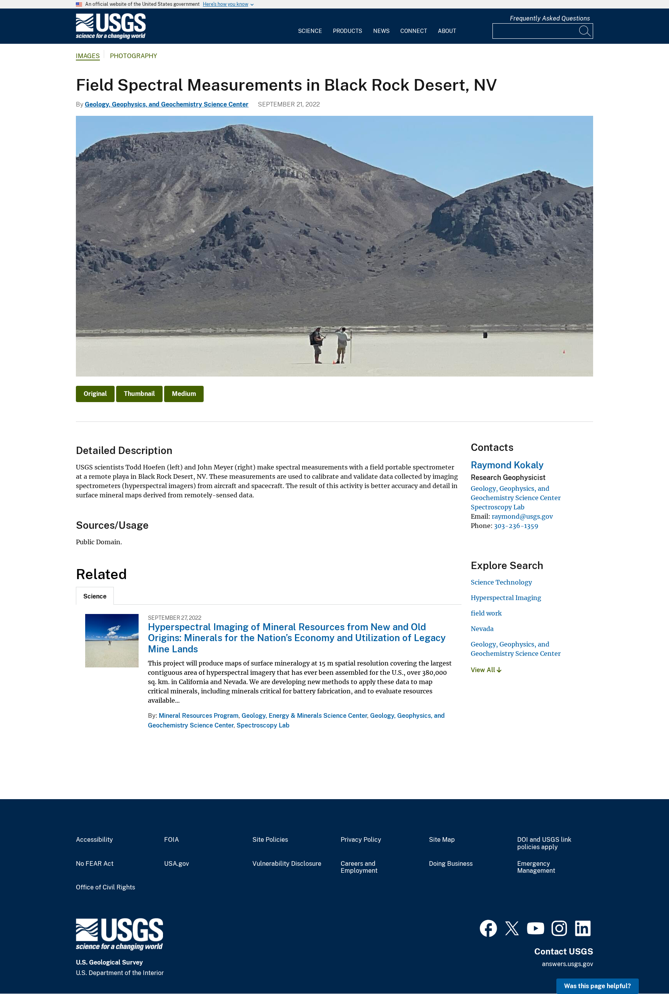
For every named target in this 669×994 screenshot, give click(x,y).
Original (95, 393)
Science (310, 31)
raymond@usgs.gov (522, 516)
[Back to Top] (641, 966)
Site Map (442, 839)
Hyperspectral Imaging (506, 598)
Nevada (482, 629)
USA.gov (176, 863)
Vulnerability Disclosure (286, 863)
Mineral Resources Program (198, 715)
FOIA (171, 839)
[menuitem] (310, 26)
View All (484, 670)
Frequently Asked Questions (550, 18)
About (447, 31)
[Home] (111, 37)
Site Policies (270, 839)
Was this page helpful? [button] (597, 986)
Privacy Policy (361, 839)
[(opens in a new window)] (488, 927)
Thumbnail (139, 393)
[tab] (95, 596)
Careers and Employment (359, 867)
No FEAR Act (94, 863)
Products (347, 31)
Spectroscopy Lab (263, 725)
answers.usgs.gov (567, 964)
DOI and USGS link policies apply (544, 843)
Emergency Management (536, 867)
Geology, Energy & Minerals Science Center (304, 715)
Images (88, 56)
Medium (184, 393)
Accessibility (94, 839)
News (381, 31)
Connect (413, 31)
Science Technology (501, 582)
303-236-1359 (516, 526)
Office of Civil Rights (105, 887)
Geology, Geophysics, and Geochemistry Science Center (167, 104)
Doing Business (451, 863)
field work (486, 613)
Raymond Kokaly (507, 464)
